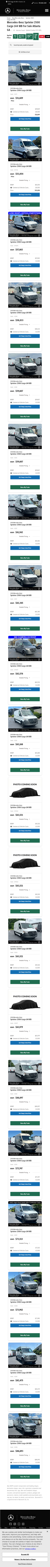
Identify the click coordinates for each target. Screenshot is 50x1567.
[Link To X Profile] (15, 1524)
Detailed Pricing (23, 104)
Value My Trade (25, 129)
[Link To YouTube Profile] (19, 1524)
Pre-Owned (22, 1528)
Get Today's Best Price (25, 119)
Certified (13, 1528)
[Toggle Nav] (46, 10)
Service (40, 1528)
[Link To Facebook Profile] (11, 1524)
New (6, 1528)
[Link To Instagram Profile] (23, 1524)
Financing (32, 1528)
